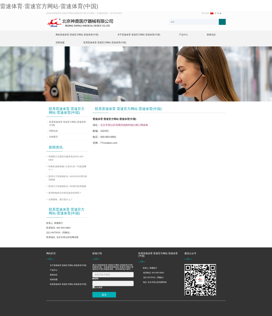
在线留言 (53, 136)
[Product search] (222, 22)
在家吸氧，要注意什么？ (60, 199)
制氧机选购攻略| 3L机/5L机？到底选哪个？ (67, 168)
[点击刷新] (97, 287)
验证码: (95, 278)
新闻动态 (211, 34)
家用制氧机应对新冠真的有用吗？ (65, 193)
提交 (104, 294)
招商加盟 (60, 42)
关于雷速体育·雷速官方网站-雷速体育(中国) (138, 34)
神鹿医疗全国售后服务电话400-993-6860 (66, 158)
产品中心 (183, 34)
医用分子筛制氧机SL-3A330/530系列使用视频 (67, 178)
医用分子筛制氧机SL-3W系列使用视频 (67, 186)
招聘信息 (53, 131)
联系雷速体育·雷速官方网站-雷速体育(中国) (104, 42)
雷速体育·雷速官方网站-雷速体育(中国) (49, 6)
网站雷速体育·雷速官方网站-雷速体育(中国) (77, 34)
